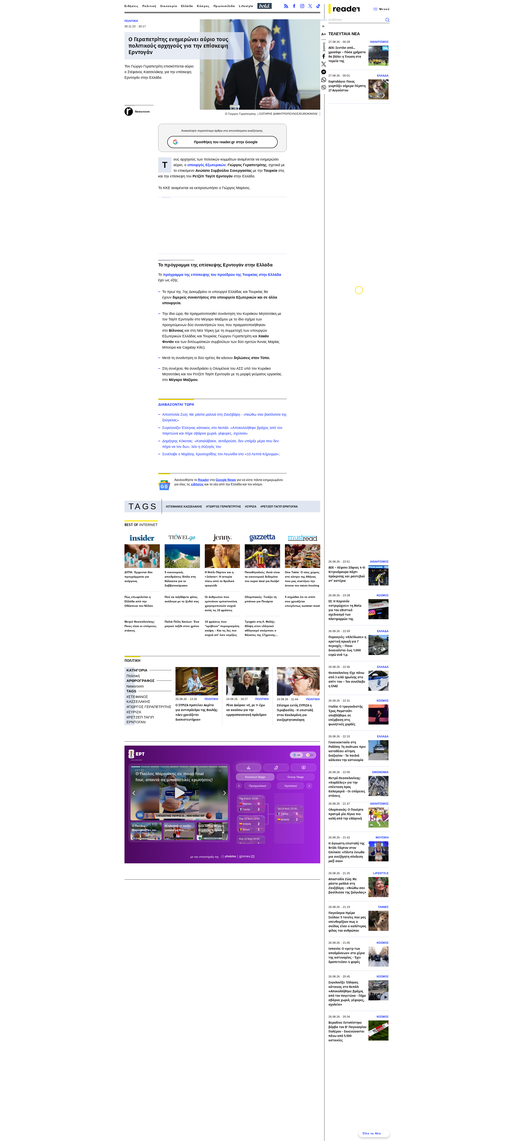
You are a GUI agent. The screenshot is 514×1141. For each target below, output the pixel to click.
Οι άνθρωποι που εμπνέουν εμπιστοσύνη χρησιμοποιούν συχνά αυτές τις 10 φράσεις (221, 603)
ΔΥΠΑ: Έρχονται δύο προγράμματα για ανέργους (138, 577)
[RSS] (286, 6)
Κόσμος (203, 6)
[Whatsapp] (323, 79)
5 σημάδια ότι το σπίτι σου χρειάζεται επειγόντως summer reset (302, 601)
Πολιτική (149, 6)
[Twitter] (310, 6)
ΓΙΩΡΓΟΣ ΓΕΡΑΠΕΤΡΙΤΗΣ (224, 506)
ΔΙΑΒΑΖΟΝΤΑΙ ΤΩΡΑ (176, 404)
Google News (226, 480)
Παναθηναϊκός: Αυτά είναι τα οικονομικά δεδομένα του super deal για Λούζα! (262, 577)
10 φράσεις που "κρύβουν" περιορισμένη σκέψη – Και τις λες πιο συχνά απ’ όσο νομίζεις (222, 628)
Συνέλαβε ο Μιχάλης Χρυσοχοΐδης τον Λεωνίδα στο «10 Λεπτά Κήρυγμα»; (221, 454)
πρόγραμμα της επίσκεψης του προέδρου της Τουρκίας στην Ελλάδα (222, 275)
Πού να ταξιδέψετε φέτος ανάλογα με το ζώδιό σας (182, 599)
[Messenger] (323, 72)
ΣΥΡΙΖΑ (251, 506)
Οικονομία (168, 6)
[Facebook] (294, 6)
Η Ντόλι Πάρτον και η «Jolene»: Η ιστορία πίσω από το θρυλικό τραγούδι (219, 579)
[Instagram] (302, 6)
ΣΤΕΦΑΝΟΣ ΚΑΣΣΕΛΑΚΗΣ (184, 506)
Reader (203, 480)
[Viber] (323, 87)
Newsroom (135, 686)
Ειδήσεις (131, 6)
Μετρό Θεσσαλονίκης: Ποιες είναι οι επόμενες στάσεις (140, 626)
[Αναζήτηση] (388, 20)
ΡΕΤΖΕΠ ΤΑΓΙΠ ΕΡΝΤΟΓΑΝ (280, 506)
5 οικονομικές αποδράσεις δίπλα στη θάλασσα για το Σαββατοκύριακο (180, 579)
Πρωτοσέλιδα (224, 6)
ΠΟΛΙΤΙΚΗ (131, 21)
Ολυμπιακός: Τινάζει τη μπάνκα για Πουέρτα (261, 599)
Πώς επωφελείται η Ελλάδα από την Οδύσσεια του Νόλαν (138, 601)
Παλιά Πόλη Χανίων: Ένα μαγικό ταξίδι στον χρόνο (182, 624)
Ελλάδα (187, 6)
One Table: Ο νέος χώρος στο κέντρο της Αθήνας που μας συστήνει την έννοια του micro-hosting (302, 579)
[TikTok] (318, 6)
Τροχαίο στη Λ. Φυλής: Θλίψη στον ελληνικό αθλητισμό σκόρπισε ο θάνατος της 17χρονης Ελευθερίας (260, 628)
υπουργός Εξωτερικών (206, 165)
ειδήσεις (197, 484)
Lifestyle (246, 6)
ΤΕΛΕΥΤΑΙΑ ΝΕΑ (344, 34)
